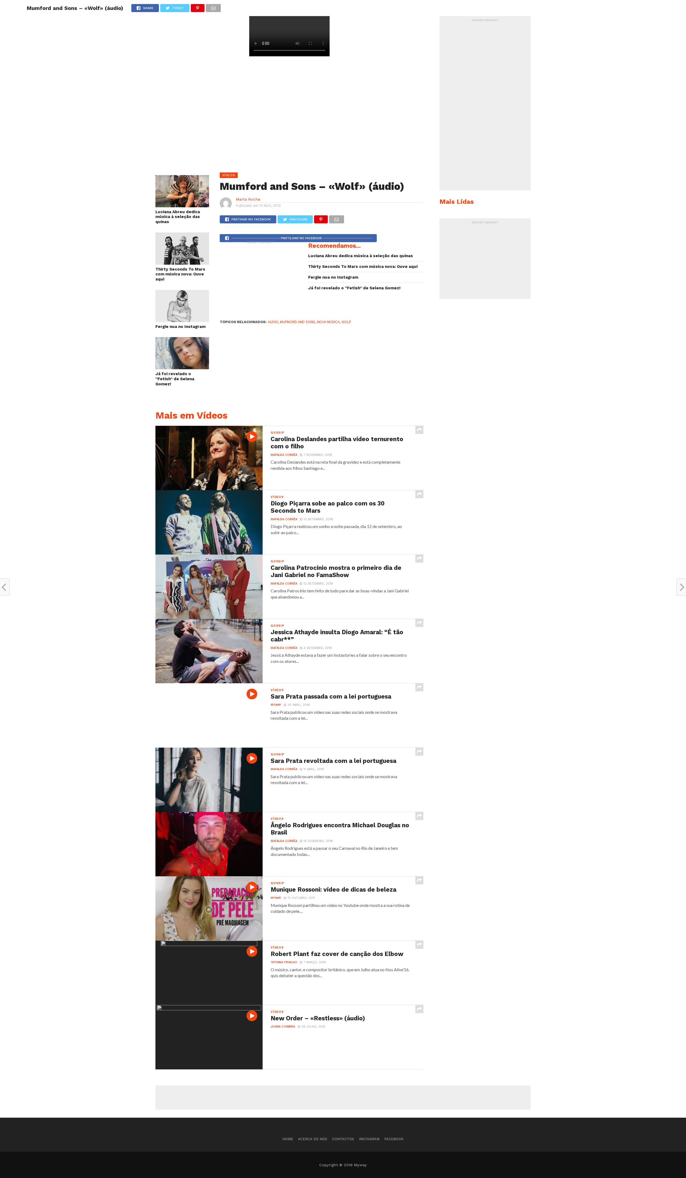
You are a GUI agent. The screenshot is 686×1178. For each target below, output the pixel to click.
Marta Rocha (248, 199)
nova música (328, 322)
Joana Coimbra (283, 1026)
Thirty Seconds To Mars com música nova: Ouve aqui (180, 274)
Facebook (394, 1139)
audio (273, 322)
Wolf (346, 322)
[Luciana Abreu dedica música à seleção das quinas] (182, 205)
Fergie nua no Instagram (180, 326)
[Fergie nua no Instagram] (182, 320)
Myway (276, 705)
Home (287, 1139)
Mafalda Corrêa (284, 455)
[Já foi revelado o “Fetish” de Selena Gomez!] (182, 367)
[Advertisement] (260, 279)
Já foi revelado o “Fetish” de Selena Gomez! (174, 378)
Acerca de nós (312, 1139)
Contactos (343, 1139)
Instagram (369, 1139)
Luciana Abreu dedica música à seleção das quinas (177, 216)
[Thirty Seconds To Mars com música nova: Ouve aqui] (182, 262)
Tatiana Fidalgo (284, 962)
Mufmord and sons (297, 322)
